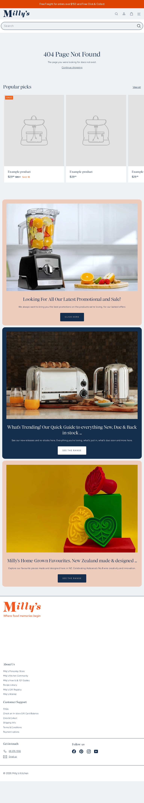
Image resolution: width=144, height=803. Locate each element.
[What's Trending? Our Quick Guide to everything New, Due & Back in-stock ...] (72, 375)
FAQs (5, 709)
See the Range (72, 450)
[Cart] (131, 14)
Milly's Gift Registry (12, 689)
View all (137, 87)
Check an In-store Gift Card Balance (21, 713)
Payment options (11, 732)
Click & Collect (10, 718)
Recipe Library (10, 685)
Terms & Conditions (12, 727)
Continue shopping (72, 67)
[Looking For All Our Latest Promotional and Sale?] (72, 247)
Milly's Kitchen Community (15, 676)
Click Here (72, 317)
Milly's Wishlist (10, 694)
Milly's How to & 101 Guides (16, 680)
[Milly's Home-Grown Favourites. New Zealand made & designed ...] (72, 508)
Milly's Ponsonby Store (14, 671)
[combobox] (72, 26)
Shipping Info (9, 722)
